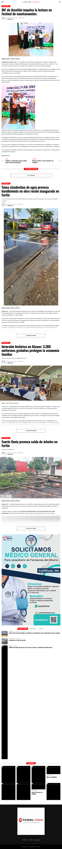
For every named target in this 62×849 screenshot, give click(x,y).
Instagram (36, 840)
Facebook (25, 840)
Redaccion (10, 19)
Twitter (31, 840)
